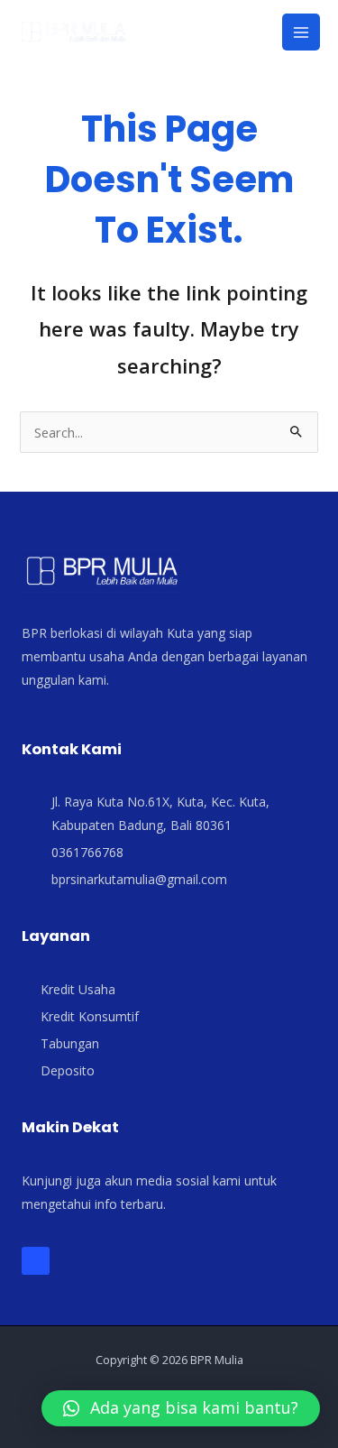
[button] (180, 1408)
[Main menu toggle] (301, 32)
